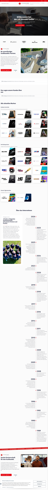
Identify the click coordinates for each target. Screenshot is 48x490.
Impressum (4, 487)
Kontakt (45, 0)
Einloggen (15, 70)
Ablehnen (39, 486)
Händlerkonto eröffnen (20, 25)
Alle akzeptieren (39, 481)
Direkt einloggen (29, 25)
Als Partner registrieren (6, 70)
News (42, 0)
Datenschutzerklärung (10, 487)
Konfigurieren (39, 483)
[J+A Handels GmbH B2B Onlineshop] (24, 4)
